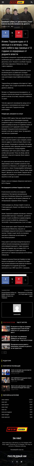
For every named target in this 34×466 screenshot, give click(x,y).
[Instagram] (17, 461)
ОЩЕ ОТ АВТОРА (22, 322)
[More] (25, 34)
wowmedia (17, 314)
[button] (2, 2)
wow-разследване (5, 19)
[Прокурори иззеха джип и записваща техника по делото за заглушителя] (6, 346)
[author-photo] (17, 312)
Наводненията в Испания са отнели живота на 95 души (25, 294)
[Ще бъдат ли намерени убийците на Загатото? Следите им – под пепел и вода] (6, 338)
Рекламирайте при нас (17, 449)
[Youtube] (21, 462)
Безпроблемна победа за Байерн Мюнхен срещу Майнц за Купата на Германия (9, 295)
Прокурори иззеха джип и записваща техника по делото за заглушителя (21, 346)
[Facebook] (12, 462)
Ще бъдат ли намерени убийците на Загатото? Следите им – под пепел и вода (21, 338)
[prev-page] (3, 352)
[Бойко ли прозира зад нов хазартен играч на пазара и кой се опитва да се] (6, 372)
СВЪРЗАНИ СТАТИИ (9, 322)
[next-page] (5, 352)
